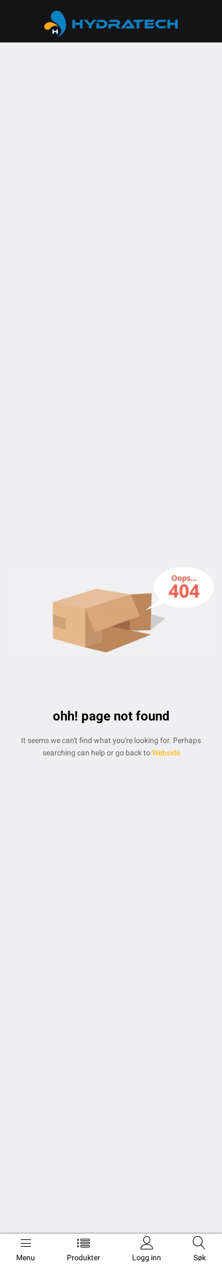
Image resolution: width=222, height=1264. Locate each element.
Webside (165, 752)
